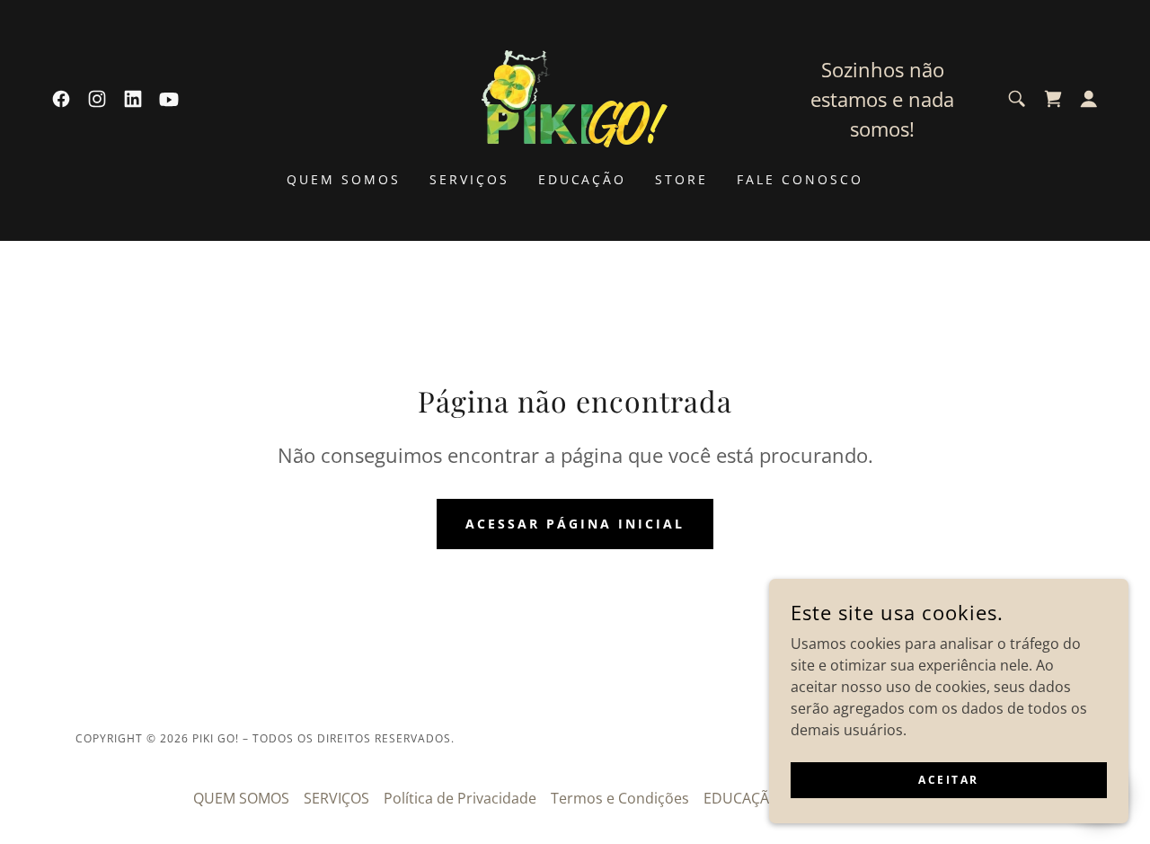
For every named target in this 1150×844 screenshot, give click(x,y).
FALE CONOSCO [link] (800, 179)
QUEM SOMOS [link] (344, 179)
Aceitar (948, 779)
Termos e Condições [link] (620, 798)
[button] (1089, 99)
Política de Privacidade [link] (460, 798)
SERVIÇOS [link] (469, 179)
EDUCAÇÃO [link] (582, 179)
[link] (61, 99)
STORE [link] (681, 179)
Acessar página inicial (575, 523)
